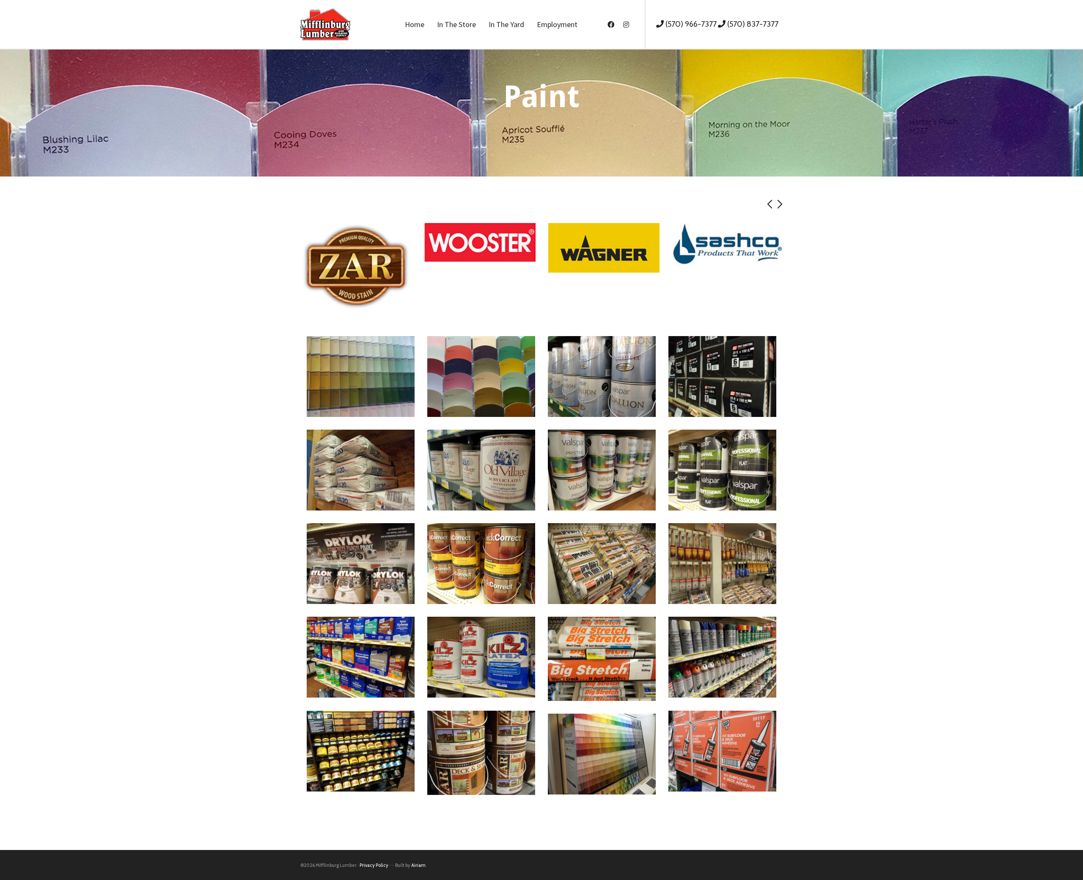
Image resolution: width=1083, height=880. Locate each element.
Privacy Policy (374, 865)
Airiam (418, 865)
